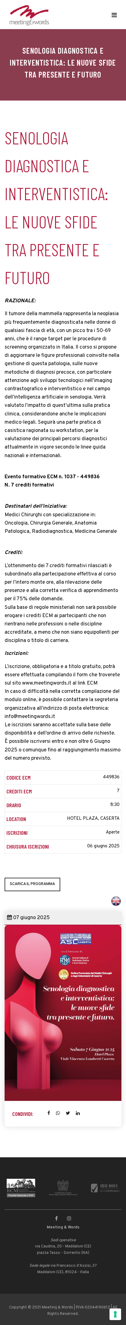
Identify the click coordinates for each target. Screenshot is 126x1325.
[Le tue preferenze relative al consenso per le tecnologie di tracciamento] (115, 1314)
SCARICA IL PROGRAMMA (32, 884)
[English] (116, 898)
